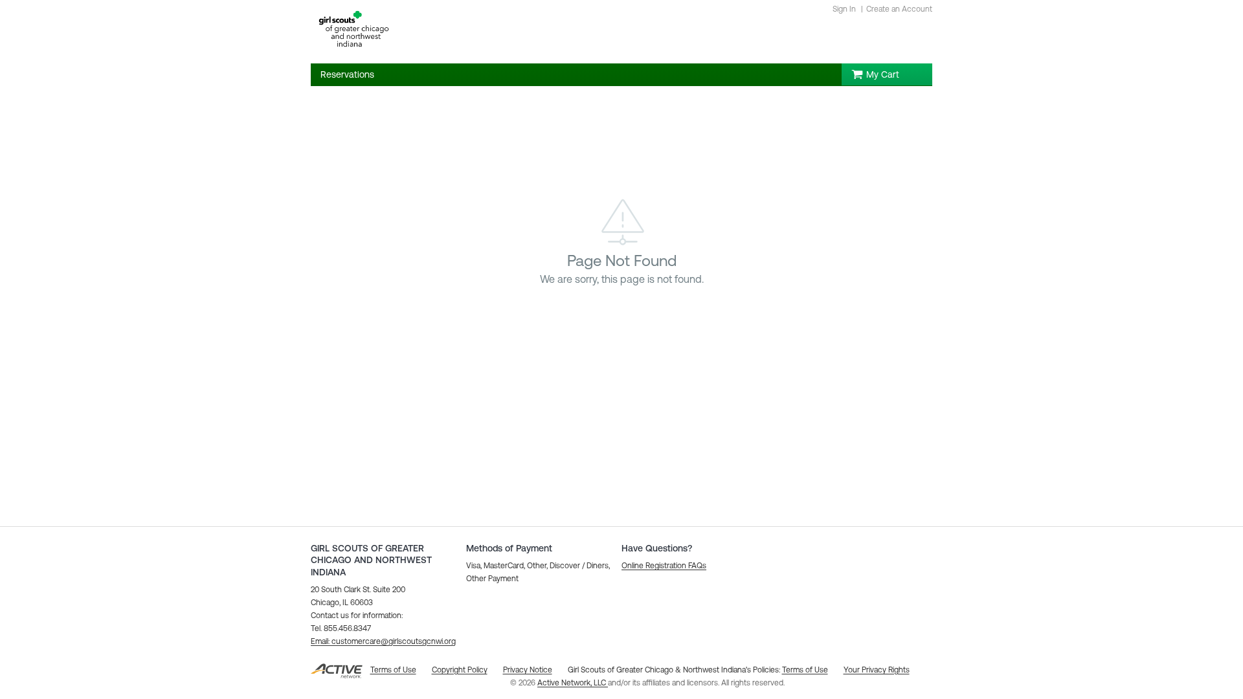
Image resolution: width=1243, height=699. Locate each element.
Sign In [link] (844, 9)
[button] (383, 641)
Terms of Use (805, 669)
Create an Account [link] (899, 9)
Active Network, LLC (572, 682)
